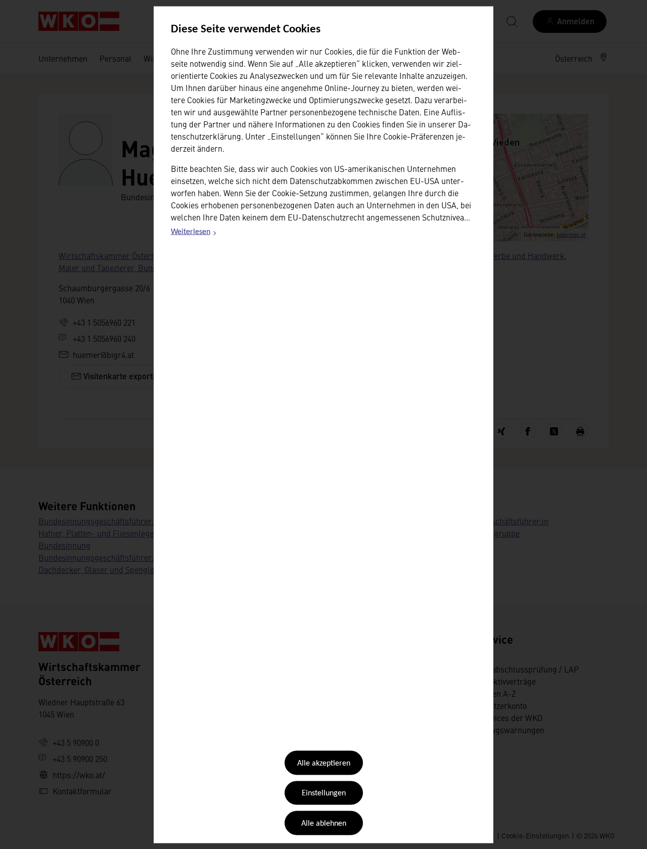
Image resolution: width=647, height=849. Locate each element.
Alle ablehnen (323, 823)
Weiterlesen (194, 233)
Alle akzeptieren (323, 763)
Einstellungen (324, 793)
